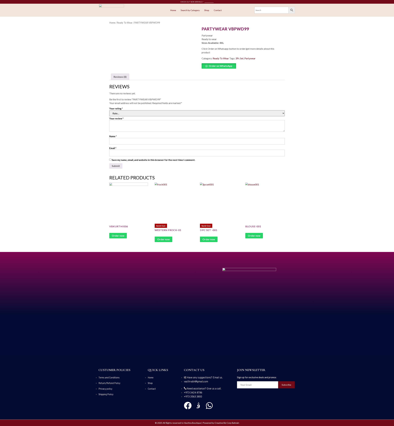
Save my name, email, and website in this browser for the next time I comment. (153, 160)
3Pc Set (239, 58)
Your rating (116, 108)
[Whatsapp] (209, 405)
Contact (218, 10)
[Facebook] (188, 405)
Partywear (249, 58)
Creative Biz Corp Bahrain (227, 423)
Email (112, 148)
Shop (206, 10)
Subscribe (286, 384)
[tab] (120, 77)
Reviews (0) (120, 76)
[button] (242, 66)
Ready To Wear (125, 22)
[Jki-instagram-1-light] (198, 405)
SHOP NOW (209, 2)
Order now (118, 235)
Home (173, 10)
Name (113, 136)
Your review (116, 118)
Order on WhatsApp (220, 65)
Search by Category (190, 10)
